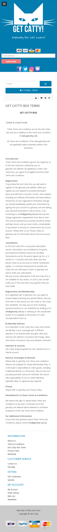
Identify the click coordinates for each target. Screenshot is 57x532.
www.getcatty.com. (30, 136)
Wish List (11, 496)
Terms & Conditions (16, 444)
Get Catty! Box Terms (17, 447)
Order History (13, 493)
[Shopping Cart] (45, 98)
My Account (13, 489)
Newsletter (12, 499)
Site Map (11, 467)
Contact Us (12, 464)
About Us (11, 441)
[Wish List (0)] (41, 98)
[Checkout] (49, 98)
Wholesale (12, 454)
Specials (11, 480)
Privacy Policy (13, 451)
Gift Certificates (14, 477)
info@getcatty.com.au (29, 214)
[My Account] (37, 98)
